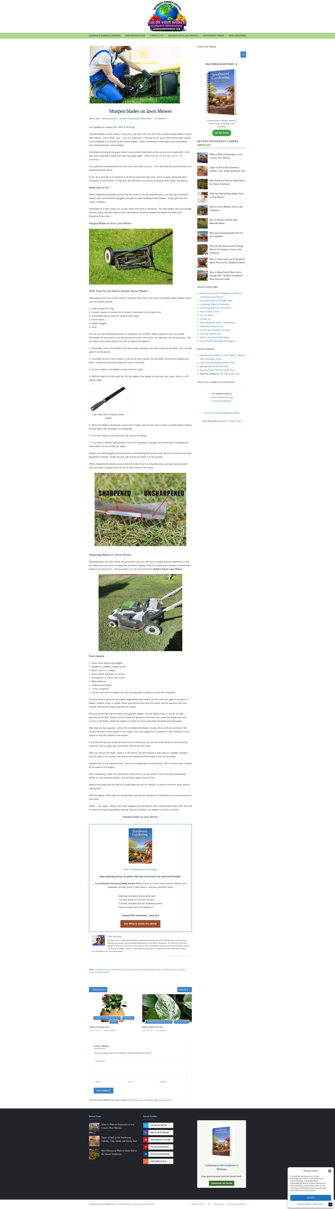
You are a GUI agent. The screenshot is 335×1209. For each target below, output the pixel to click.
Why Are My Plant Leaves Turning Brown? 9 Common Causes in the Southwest (226, 249)
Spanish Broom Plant (224, 362)
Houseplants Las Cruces (183, 36)
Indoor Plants (181, 1022)
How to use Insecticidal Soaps (214, 337)
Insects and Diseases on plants (215, 330)
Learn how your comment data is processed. (150, 1100)
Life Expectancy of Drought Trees (216, 300)
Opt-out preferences (304, 1204)
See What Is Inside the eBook (140, 923)
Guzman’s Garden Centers (105, 36)
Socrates (119, 1204)
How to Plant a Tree (209, 311)
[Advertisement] (221, 446)
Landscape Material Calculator (215, 304)
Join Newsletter (135, 36)
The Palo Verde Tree (224, 370)
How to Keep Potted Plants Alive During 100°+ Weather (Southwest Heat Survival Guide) (226, 275)
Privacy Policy (318, 1204)
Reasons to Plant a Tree (229, 421)
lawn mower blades (119, 970)
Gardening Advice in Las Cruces (215, 308)
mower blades (155, 970)
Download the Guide (221, 1183)
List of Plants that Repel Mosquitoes (217, 341)
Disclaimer (219, 1204)
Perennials (128, 1018)
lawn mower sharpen (138, 970)
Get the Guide (221, 133)
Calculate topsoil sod (210, 333)
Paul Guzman (111, 119)
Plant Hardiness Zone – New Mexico (217, 322)
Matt (202, 355)
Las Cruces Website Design (143, 1204)
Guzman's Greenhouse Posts (132, 119)
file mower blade (102, 970)
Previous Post (99, 990)
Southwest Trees (213, 36)
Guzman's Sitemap (221, 401)
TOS (209, 1204)
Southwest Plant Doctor (211, 326)
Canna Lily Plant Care (99, 1027)
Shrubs (113, 1022)
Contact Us (156, 36)
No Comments (160, 119)
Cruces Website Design (221, 397)
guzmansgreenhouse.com (178, 956)
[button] (329, 1171)
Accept (311, 1198)
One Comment (110, 1030)
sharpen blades (170, 970)
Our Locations (237, 36)
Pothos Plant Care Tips (152, 1027)
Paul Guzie (205, 362)
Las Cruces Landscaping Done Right (221, 413)
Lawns (149, 119)
